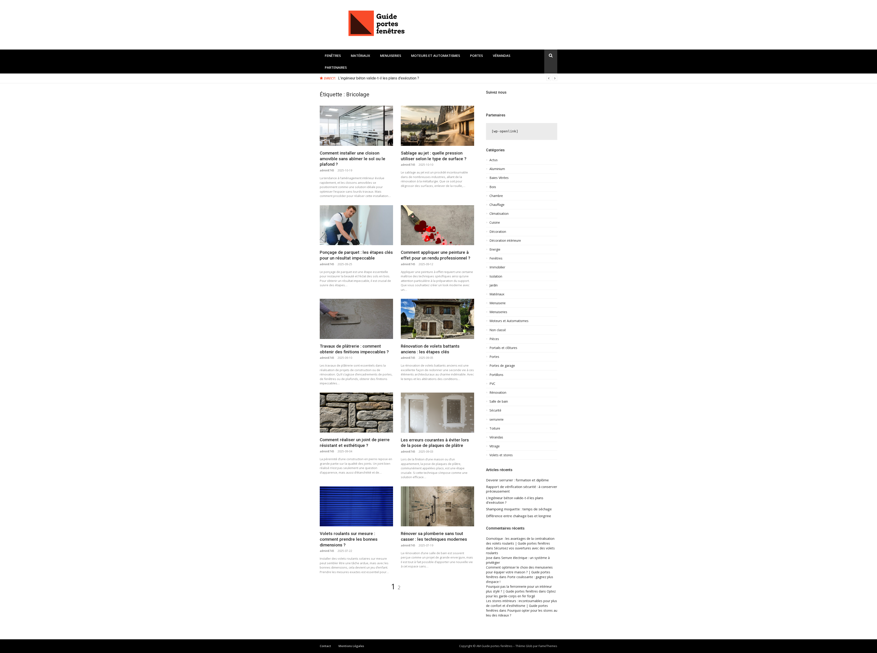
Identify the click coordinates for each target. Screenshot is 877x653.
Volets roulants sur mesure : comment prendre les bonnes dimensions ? (349, 539)
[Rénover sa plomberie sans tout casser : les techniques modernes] (437, 506)
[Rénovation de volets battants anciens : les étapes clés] (437, 319)
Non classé (497, 330)
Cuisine (494, 222)
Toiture (494, 428)
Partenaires (336, 67)
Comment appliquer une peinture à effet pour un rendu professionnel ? (435, 255)
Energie (494, 249)
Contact (325, 646)
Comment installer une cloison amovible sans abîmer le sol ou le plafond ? (352, 158)
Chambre (496, 196)
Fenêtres (333, 55)
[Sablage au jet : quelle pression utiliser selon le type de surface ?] (437, 126)
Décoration (497, 232)
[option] (447, 78)
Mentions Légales (351, 646)
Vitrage (494, 446)
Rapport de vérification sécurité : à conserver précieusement (521, 489)
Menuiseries (390, 55)
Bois (492, 187)
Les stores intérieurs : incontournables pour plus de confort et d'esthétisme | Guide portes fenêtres (521, 606)
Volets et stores (501, 455)
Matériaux (360, 55)
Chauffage (497, 205)
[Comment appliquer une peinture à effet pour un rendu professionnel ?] (437, 225)
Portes (476, 55)
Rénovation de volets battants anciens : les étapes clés (430, 349)
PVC (492, 384)
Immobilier (497, 267)
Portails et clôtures (503, 348)
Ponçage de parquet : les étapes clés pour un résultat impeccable (356, 255)
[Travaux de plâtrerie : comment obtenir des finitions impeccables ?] (356, 319)
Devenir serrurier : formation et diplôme (517, 480)
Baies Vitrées (499, 178)
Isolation (495, 276)
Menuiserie (497, 303)
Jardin (493, 285)
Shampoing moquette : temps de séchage (519, 509)
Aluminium (497, 169)
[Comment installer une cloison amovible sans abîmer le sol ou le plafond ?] (356, 126)
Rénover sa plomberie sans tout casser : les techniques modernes (434, 536)
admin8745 (327, 170)
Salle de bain (498, 401)
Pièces (494, 339)
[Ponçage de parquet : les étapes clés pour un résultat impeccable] (356, 225)
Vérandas (501, 55)
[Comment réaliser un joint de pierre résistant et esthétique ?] (356, 413)
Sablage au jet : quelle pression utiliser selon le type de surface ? (433, 155)
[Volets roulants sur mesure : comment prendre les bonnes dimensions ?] (356, 506)
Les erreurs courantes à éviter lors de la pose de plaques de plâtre (435, 442)
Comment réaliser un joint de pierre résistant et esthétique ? (355, 442)
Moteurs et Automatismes (435, 55)
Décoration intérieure (505, 241)
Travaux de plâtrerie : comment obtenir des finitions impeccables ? (354, 349)
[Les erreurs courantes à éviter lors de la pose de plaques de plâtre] (437, 413)
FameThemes (548, 646)
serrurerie (496, 419)
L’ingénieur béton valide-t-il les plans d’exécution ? (378, 78)
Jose (489, 558)
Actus (493, 160)
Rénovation (497, 393)
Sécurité (495, 410)
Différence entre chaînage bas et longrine (518, 516)
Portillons (496, 375)
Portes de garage (502, 366)
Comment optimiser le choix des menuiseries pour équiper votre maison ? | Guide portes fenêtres (519, 572)
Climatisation (499, 214)
